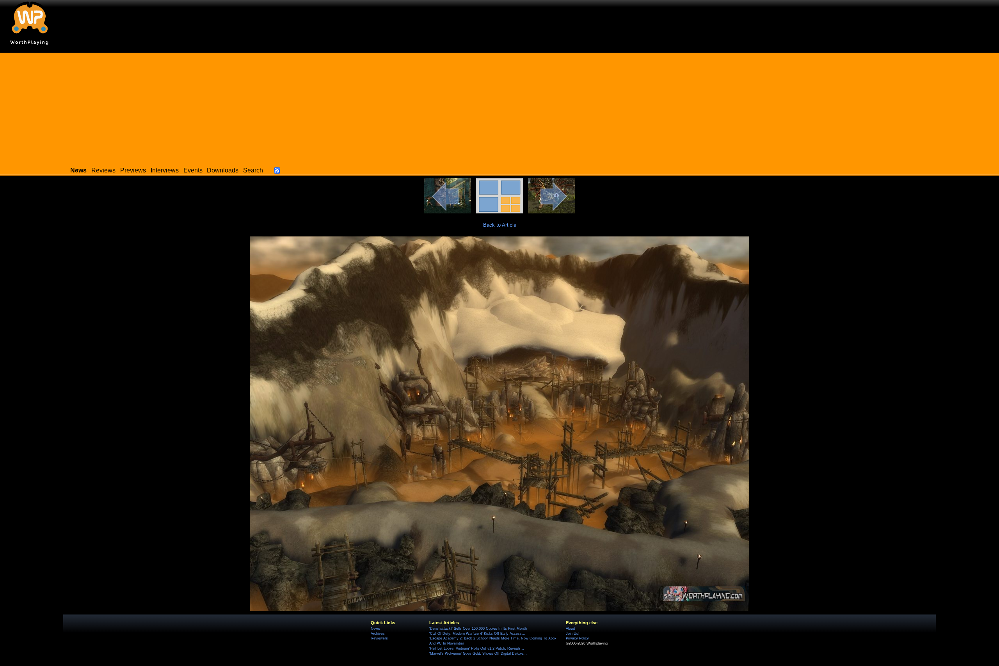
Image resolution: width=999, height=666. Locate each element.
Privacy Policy (577, 638)
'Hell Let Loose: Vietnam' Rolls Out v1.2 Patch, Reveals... (476, 648)
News (375, 628)
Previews (133, 170)
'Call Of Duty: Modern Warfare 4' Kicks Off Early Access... (477, 634)
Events (193, 170)
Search (253, 170)
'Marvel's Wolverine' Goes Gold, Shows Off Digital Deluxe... (478, 653)
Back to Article (499, 225)
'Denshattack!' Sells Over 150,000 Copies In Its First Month (478, 628)
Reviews (103, 170)
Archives (378, 634)
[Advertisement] (499, 107)
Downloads (222, 170)
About (570, 628)
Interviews (165, 170)
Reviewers (379, 638)
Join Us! (572, 634)
